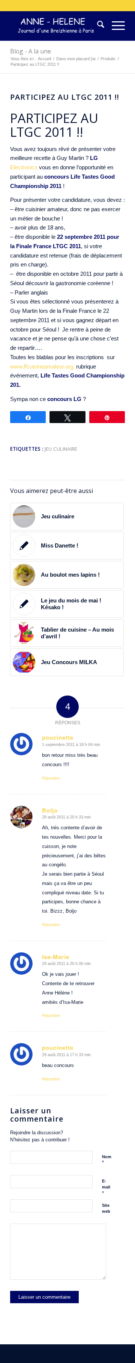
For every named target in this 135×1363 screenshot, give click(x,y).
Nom (106, 1160)
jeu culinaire (61, 448)
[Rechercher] (97, 26)
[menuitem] (97, 26)
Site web (106, 1208)
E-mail (106, 1187)
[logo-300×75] (56, 26)
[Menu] (114, 26)
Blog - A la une (30, 51)
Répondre (51, 778)
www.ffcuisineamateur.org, (42, 366)
